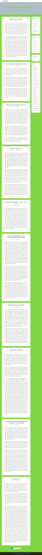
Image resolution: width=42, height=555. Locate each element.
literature (36, 90)
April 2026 (34, 47)
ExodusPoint (7, 488)
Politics (35, 103)
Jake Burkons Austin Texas (14, 40)
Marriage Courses (16, 19)
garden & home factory (36, 80)
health (37, 83)
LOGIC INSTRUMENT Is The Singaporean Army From (16, 236)
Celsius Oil (16, 479)
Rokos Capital (16, 319)
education (36, 76)
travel (36, 106)
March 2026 (34, 49)
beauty (35, 68)
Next (19, 548)
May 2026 (34, 45)
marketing (34, 91)
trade (34, 106)
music (34, 98)
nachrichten (36, 98)
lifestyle (34, 90)
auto (33, 68)
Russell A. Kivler (7, 93)
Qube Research (23, 33)
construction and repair (35, 74)
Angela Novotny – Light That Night (16, 202)
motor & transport (35, 97)
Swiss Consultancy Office (16, 105)
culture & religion (35, 75)
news (34, 100)
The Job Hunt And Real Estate (16, 64)
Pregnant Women (16, 350)
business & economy (36, 70)
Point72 (19, 123)
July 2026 (34, 41)
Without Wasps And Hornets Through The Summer (16, 422)
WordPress (23, 553)
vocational (38, 110)
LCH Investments (23, 446)
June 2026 (34, 43)
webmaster (20, 65)
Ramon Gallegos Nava (16, 305)
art (37, 66)
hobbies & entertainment (35, 84)
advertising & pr (35, 66)
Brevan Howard (14, 398)
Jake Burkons (12, 127)
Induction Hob (16, 148)
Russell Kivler (25, 512)
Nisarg (29, 553)
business (37, 69)
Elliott (23, 159)
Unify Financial (5, 1)
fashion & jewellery (35, 78)
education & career (35, 77)
